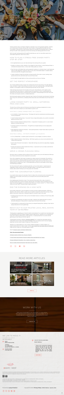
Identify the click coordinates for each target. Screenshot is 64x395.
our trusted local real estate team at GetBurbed (43, 225)
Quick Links (53, 387)
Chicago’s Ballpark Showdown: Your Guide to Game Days (22, 240)
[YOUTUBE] (12, 391)
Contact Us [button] (32, 321)
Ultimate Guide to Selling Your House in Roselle (21, 234)
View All (32, 290)
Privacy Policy (37, 387)
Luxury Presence (13, 387)
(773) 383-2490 (8, 350)
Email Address (38, 342)
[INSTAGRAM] (6, 391)
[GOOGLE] (14, 391)
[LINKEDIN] (9, 391)
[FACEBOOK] (3, 391)
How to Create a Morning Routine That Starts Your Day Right (24, 242)
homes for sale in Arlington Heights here (22, 229)
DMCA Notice (45, 387)
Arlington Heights (30, 219)
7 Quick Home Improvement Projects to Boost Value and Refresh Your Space (27, 237)
